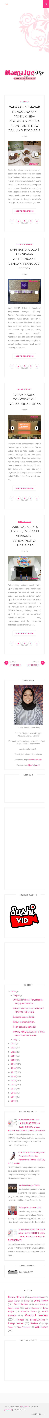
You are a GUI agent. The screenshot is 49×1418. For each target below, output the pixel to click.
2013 (13, 1089)
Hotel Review (40, 1304)
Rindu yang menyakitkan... (24, 1022)
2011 (13, 1097)
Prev (12, 154)
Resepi (20, 1319)
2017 (13, 1072)
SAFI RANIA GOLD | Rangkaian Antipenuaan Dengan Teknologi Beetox (25, 259)
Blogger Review (16, 1297)
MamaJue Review (29, 1312)
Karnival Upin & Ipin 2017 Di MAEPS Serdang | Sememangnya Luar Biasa (24, 536)
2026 (13, 991)
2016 (13, 1076)
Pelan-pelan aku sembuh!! (24, 1027)
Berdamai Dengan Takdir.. (24, 1017)
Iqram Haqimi (24, 389)
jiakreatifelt (8, 1410)
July (15, 1039)
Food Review (21, 1304)
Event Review (24, 521)
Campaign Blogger (37, 1297)
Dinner (27, 1301)
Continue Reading (24, 211)
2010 (13, 1101)
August (16, 996)
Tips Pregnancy (23, 1327)
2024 (13, 1043)
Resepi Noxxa (15, 1323)
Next (36, 154)
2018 (13, 1068)
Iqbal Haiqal (13, 1308)
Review (34, 1323)
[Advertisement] (24, 32)
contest (24, 102)
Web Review (41, 1326)
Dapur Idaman (14, 1301)
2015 (13, 1080)
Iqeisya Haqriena (32, 1308)
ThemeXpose (23, 1406)
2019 (13, 1064)
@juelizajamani (33, 765)
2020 (13, 1060)
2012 (13, 1093)
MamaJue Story (35, 759)
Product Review (24, 244)
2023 (13, 1048)
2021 (13, 1056)
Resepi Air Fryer (37, 1320)
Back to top (37, 1414)
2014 (13, 1084)
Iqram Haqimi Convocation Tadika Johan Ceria (24, 399)
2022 (13, 1052)
